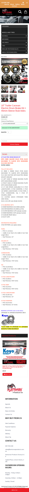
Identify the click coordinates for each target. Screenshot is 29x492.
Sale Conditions (10, 423)
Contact (14, 6)
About (12, 4)
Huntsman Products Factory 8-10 (14, 455)
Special (6, 4)
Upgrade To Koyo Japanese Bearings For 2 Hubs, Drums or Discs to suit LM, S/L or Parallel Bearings (13, 367)
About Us (8, 407)
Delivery (7, 434)
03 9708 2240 (5, 3)
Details (4, 154)
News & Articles (10, 411)
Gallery (17, 4)
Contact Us (8, 414)
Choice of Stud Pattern (7, 121)
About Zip (8, 437)
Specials (7, 404)
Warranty (8, 430)
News (22, 4)
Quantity (3, 132)
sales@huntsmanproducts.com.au (14, 450)
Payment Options (10, 427)
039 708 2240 (9, 446)
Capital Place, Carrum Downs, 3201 (14, 460)
